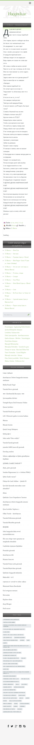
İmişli (17, 684)
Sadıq (15, 703)
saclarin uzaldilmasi (9, 676)
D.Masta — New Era (12, 250)
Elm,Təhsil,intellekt (12, 358)
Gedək (21, 698)
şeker (27, 698)
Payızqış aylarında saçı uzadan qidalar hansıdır (14, 625)
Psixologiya (9, 327)
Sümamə (22, 706)
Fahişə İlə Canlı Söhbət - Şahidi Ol (14, 481)
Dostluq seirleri (8, 452)
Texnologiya (25, 338)
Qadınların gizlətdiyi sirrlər (12, 711)
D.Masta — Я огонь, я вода (14, 273)
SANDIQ (22, 640)
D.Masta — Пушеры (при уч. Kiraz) (17, 257)
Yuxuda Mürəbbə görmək (11, 523)
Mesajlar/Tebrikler (11, 347)
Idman (20, 355)
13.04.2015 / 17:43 (17, 223)
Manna (5, 420)
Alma (5, 493)
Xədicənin (6, 632)
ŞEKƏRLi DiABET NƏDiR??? (12, 463)
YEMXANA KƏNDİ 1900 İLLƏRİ (11, 678)
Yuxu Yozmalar (10, 352)
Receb (5, 700)
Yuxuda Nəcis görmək (10, 389)
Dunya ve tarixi (10, 350)
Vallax (23, 658)
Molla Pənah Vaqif (9, 385)
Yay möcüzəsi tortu (9, 709)
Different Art (19, 361)
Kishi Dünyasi (24, 358)
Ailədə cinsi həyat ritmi (10, 663)
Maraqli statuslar (11, 355)
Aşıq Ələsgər (7, 604)
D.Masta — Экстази (11, 254)
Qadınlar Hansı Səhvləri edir (12, 652)
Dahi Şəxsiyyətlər (11, 335)
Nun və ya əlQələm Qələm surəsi (13, 634)
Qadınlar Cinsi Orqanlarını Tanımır (15, 497)
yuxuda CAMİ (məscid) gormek (13, 447)
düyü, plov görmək (9, 468)
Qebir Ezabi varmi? (9, 477)
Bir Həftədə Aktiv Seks (10, 698)
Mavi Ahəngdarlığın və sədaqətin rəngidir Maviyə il (16, 672)
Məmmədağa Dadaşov (9, 655)
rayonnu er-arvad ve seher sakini (14, 582)
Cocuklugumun (24, 703)
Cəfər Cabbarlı (8, 373)
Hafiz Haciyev (7, 706)
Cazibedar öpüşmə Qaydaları (12, 546)
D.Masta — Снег (10, 290)
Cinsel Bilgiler (21, 352)
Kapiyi (5, 643)
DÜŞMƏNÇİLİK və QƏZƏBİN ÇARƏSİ (12, 661)
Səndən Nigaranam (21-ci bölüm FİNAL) (17, 472)
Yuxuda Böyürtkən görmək (12, 568)
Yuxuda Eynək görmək (10, 443)
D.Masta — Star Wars (12, 280)
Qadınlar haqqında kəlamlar (12, 573)
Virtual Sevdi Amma (9, 622)
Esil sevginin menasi (10, 591)
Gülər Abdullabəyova (10, 650)
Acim (28, 640)
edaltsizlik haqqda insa (10, 640)
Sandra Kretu (7, 687)
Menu (29, 3)
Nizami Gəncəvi (8, 559)
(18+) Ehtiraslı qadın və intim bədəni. (16, 416)
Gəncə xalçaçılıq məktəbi (11, 658)
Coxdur (19, 709)
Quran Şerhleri (8, 407)
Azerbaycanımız (23, 335)
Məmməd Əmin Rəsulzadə (12, 586)
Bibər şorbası (7, 703)
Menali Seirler (8, 425)
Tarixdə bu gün (24, 347)
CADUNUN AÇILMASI (19, 637)
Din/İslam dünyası (11, 341)
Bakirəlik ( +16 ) (8, 577)
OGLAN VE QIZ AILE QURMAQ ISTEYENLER (14, 692)
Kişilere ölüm (7, 600)
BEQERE (6, 527)
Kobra (15, 706)
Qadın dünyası (9, 338)
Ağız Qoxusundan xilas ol (11, 681)
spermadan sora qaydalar (11, 619)
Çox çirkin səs (7, 637)
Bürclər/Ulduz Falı (22, 350)
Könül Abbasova (8, 684)
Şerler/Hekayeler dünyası (13, 330)
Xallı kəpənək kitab (15, 700)
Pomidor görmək (9, 551)
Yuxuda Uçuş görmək (9, 695)
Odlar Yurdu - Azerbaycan (12, 514)
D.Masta (14, 228)
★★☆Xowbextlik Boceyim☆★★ (13, 394)
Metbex (17, 338)
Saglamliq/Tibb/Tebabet (22, 327)
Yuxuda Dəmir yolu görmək (12, 564)
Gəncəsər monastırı (9, 689)
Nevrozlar (6, 595)
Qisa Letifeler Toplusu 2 (11, 509)
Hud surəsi (6, 608)
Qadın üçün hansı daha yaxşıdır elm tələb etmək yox (15, 646)
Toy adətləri (25, 678)
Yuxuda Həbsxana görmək (12, 518)
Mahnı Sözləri (9, 361)
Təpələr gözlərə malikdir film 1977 (14, 629)
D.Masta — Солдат (11, 276)
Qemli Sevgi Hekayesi (10, 429)
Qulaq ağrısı (7, 434)
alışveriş (24, 684)
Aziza (14, 225)
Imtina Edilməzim (19, 687)
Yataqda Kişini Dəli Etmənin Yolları (15, 403)
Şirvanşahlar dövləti (10, 398)
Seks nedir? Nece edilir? (11, 438)
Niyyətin (5, 669)
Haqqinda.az (17, 13)
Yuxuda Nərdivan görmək (11, 412)
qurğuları (22, 695)
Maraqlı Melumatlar (11, 344)
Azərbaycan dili (8, 555)
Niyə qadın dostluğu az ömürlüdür (14, 666)
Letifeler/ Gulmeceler (12, 333)
